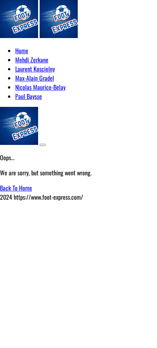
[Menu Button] (43, 145)
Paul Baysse (28, 96)
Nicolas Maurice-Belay (40, 87)
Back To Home (16, 187)
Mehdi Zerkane (31, 59)
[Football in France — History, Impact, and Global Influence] (19, 35)
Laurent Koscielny (35, 68)
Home (21, 50)
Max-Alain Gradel (34, 78)
